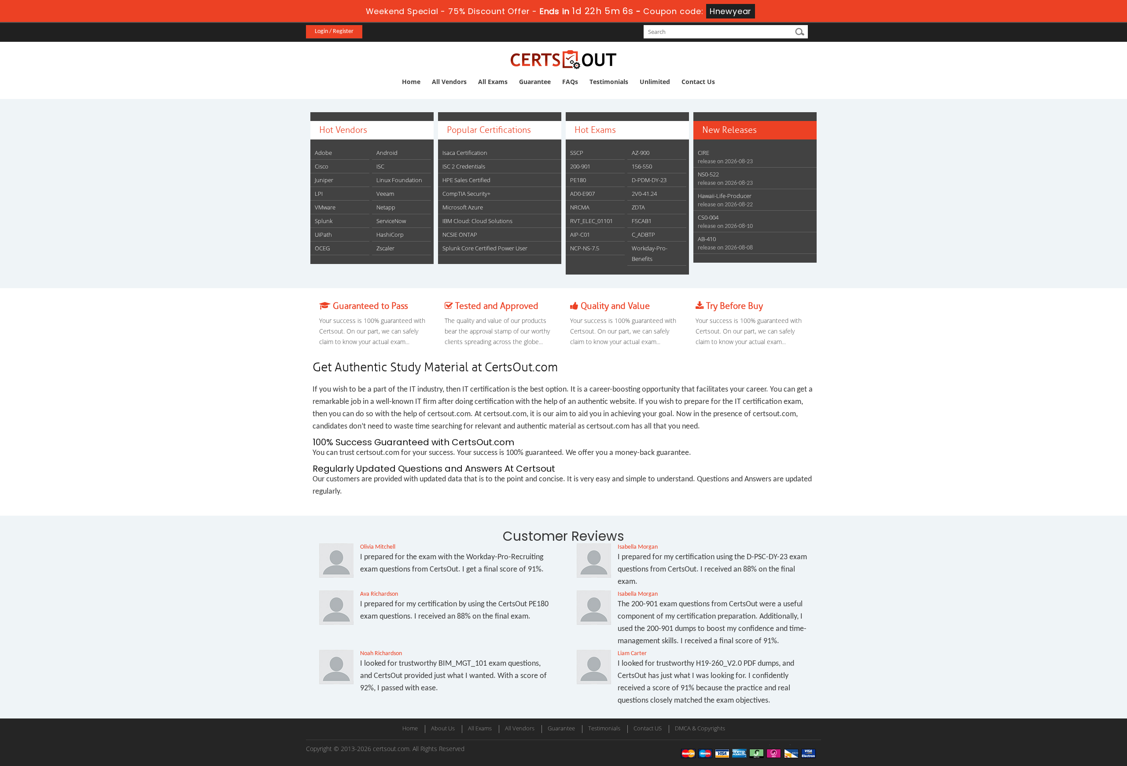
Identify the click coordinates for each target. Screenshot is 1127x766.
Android (387, 153)
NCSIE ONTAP (459, 234)
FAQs (570, 81)
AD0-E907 (582, 194)
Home (411, 81)
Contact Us (698, 81)
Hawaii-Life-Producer (724, 196)
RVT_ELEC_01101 (591, 221)
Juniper (324, 180)
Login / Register (334, 31)
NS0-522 (708, 174)
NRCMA (579, 207)
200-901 (580, 166)
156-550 (642, 166)
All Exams (493, 81)
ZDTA (638, 207)
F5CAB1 (642, 221)
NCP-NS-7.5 (584, 248)
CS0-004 (708, 217)
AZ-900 (640, 153)
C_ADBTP (643, 234)
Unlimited (655, 81)
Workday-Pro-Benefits (649, 253)
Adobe (323, 153)
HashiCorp (390, 234)
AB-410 (707, 239)
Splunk (323, 221)
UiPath (323, 234)
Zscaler (385, 248)
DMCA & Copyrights (700, 728)
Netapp (385, 207)
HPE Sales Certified (466, 180)
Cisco (321, 166)
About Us (443, 728)
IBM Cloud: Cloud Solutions (477, 221)
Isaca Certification (464, 153)
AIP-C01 (580, 234)
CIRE (703, 153)
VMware (325, 207)
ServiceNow (391, 221)
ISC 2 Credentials (463, 166)
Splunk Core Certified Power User (484, 248)
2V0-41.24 (644, 194)
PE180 (578, 180)
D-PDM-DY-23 (649, 180)
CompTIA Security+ (466, 194)
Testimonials (608, 81)
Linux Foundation (399, 180)
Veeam (385, 194)
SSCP (576, 153)
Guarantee (535, 81)
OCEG (322, 248)
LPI (319, 194)
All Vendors (449, 81)
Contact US (647, 728)
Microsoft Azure (462, 207)
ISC (380, 166)
